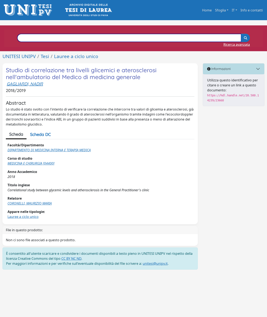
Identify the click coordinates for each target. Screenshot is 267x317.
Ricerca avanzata (236, 44)
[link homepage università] (88, 10)
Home (207, 10)
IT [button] (233, 10)
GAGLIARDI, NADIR (25, 83)
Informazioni (220, 69)
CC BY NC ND (71, 258)
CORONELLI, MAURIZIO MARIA (30, 203)
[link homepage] (29, 10)
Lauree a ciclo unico (76, 56)
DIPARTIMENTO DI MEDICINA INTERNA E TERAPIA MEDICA (49, 150)
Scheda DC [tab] (40, 134)
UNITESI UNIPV (19, 56)
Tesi (45, 56)
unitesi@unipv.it (155, 263)
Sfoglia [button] (220, 10)
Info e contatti (252, 10)
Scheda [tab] (16, 134)
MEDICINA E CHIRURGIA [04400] (31, 163)
